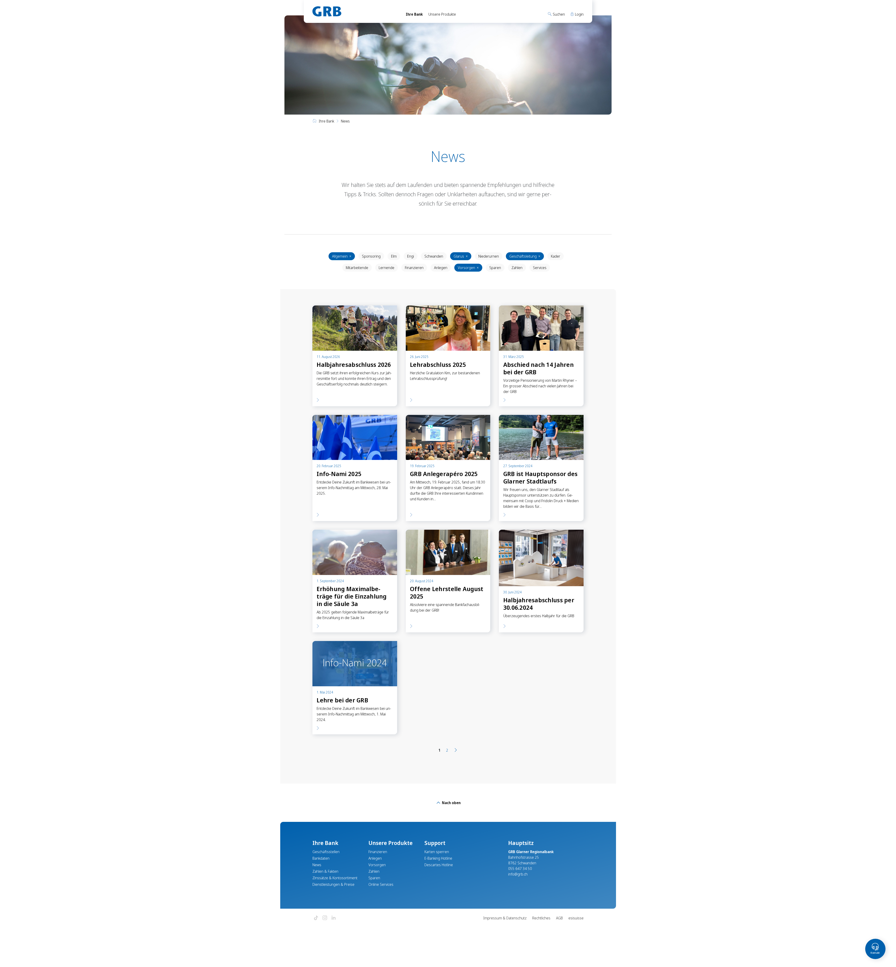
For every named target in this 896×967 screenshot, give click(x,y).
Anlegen (440, 267)
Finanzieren (414, 267)
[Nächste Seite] (456, 750)
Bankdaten (320, 858)
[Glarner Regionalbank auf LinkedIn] (333, 918)
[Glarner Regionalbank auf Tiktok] (315, 918)
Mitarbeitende (357, 267)
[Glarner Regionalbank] (354, 11)
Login (579, 14)
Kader (555, 256)
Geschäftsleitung (524, 256)
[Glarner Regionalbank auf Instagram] (324, 918)
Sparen (495, 267)
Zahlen (516, 267)
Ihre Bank (414, 14)
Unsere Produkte (442, 14)
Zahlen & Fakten (325, 871)
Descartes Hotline (438, 864)
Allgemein (341, 256)
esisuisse (576, 918)
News (316, 864)
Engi (410, 256)
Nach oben (451, 802)
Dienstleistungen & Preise (333, 884)
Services (539, 267)
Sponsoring (371, 256)
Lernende (386, 267)
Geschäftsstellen (326, 851)
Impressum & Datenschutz (505, 918)
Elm (394, 256)
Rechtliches (541, 918)
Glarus (461, 256)
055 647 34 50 (520, 868)
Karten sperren (436, 851)
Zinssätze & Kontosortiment (334, 877)
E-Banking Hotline (438, 858)
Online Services (380, 884)
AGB (559, 918)
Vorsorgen (468, 267)
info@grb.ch (518, 874)
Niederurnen (488, 256)
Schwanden (433, 256)
